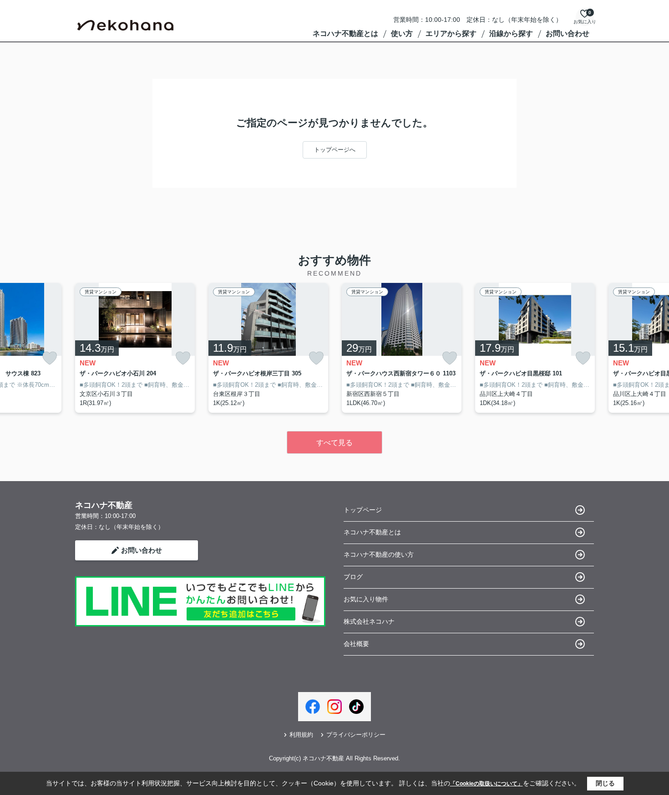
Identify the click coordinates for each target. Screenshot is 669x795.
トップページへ (334, 149)
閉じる (605, 783)
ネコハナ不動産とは (345, 33)
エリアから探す (451, 33)
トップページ (363, 509)
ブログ (353, 576)
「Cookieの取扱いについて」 (486, 783)
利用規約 (301, 734)
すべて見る (334, 442)
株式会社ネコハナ (369, 621)
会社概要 (356, 643)
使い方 (402, 33)
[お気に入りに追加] (49, 358)
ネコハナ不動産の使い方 (379, 554)
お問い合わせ (567, 33)
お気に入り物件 (366, 599)
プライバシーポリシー (355, 734)
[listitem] (135, 348)
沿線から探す (511, 33)
